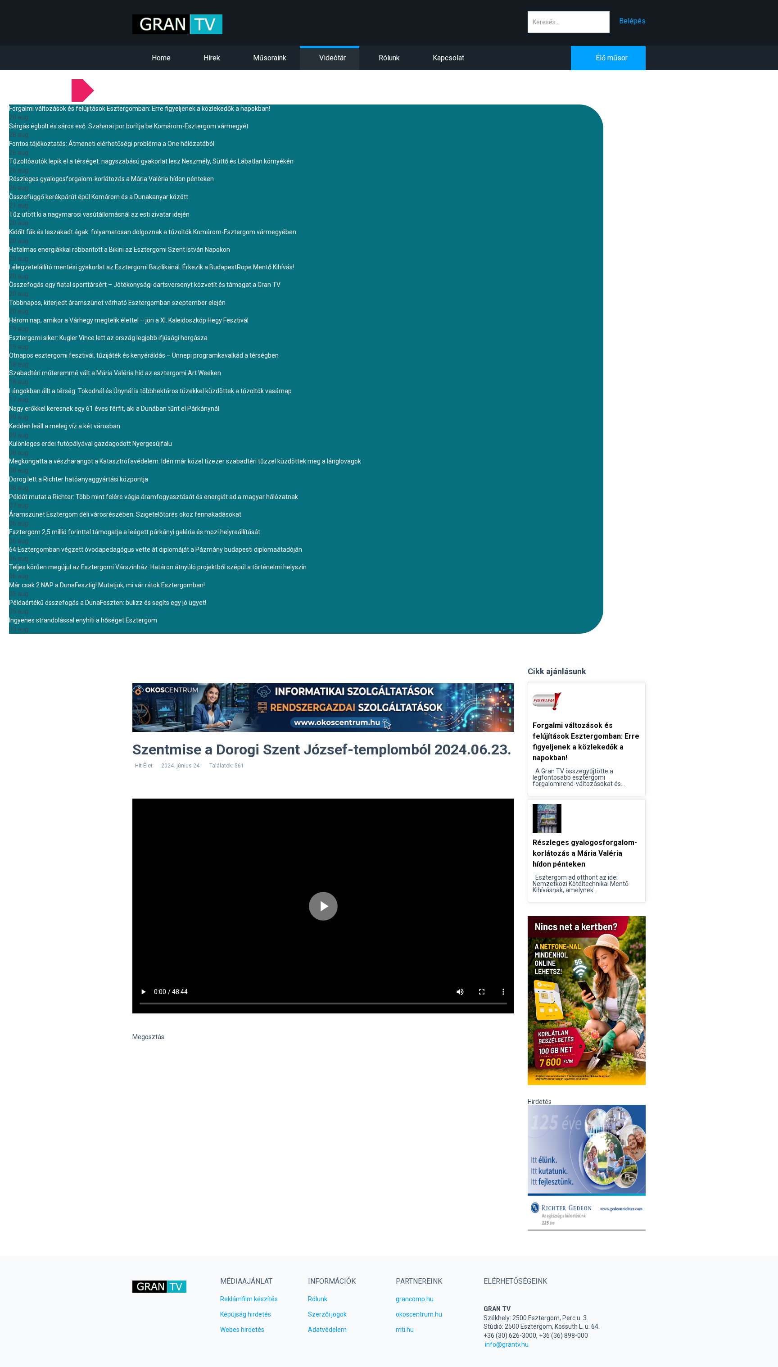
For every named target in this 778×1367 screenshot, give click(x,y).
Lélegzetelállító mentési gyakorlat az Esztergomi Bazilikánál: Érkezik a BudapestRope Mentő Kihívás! (151, 267)
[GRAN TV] (191, 24)
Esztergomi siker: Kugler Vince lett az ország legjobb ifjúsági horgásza (108, 337)
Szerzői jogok (327, 1314)
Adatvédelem (327, 1329)
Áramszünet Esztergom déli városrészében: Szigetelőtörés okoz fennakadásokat (125, 514)
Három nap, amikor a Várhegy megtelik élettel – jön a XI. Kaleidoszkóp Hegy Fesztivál (129, 320)
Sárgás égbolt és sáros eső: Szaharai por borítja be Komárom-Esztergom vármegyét (129, 126)
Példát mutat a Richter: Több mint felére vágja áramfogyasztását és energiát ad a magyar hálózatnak (153, 496)
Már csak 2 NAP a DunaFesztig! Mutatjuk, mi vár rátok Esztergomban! (107, 585)
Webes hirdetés (242, 1329)
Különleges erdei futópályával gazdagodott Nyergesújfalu (90, 443)
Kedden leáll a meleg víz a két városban (64, 426)
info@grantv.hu (507, 1344)
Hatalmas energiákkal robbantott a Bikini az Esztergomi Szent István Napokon (119, 249)
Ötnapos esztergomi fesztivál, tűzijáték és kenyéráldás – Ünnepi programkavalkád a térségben (144, 355)
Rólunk (317, 1299)
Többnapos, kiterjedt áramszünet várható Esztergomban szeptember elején (117, 302)
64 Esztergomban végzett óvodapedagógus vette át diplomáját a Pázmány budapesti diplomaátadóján (155, 549)
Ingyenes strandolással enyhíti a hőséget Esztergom (83, 620)
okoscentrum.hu (419, 1314)
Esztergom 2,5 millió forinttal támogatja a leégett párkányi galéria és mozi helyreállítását (134, 532)
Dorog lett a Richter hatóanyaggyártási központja (78, 479)
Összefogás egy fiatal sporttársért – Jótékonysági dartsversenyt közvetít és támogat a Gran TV (144, 284)
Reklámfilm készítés (249, 1299)
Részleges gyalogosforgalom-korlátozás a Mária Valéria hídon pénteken (111, 178)
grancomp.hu (415, 1299)
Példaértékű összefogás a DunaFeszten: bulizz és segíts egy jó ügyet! (107, 602)
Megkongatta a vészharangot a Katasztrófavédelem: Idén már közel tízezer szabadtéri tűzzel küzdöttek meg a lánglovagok (185, 461)
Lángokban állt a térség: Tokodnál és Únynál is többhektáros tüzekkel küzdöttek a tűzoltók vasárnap (150, 391)
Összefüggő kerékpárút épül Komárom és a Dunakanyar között (98, 196)
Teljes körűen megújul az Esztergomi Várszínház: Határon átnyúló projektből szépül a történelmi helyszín (158, 567)
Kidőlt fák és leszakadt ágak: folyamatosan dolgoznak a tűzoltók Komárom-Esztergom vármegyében (152, 232)
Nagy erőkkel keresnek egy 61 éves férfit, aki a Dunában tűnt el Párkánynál (114, 408)
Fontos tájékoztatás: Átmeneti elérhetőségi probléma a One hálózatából (111, 143)
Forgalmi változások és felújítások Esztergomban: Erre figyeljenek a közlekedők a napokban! (139, 108)
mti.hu (405, 1329)
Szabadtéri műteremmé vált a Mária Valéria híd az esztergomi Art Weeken (115, 373)
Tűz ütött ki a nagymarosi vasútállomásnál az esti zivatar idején (99, 214)
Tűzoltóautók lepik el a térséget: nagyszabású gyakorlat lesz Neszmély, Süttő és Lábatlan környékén (151, 161)
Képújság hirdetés (245, 1314)
